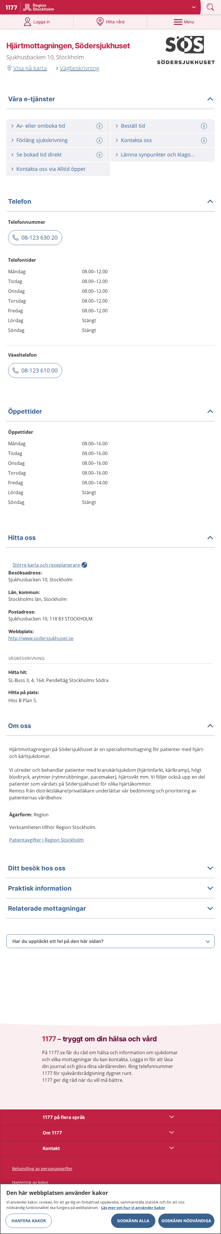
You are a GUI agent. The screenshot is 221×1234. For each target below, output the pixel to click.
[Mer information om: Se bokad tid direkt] (100, 155)
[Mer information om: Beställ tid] (204, 126)
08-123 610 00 (39, 370)
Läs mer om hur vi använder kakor (133, 1207)
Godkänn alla (133, 1220)
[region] (110, 1209)
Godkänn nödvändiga (186, 1220)
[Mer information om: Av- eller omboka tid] (100, 126)
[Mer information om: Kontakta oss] (204, 140)
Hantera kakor (29, 1220)
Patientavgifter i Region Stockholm (46, 840)
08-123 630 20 (39, 237)
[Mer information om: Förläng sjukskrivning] (100, 140)
